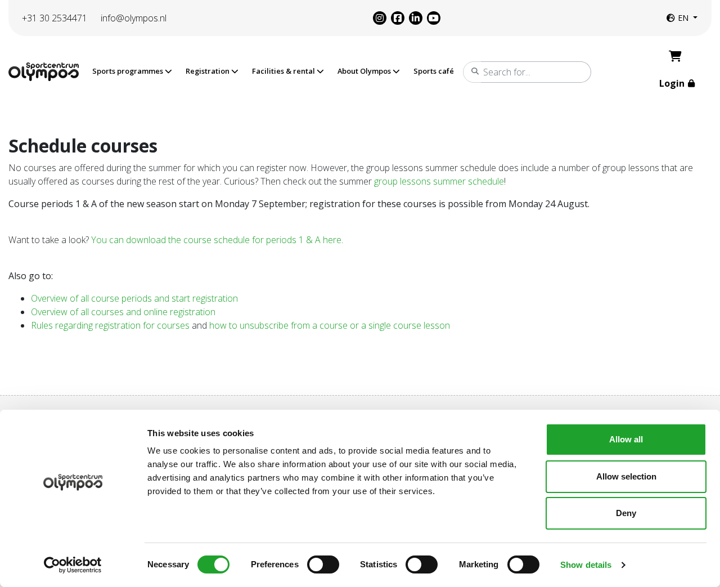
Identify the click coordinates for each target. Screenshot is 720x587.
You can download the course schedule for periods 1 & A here (216, 240)
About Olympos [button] (365, 71)
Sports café (433, 71)
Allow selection (626, 476)
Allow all (626, 439)
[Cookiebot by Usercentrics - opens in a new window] (73, 565)
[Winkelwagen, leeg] (675, 56)
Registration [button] (208, 71)
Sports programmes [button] (128, 71)
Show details (585, 565)
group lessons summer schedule (439, 181)
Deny (626, 513)
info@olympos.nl (133, 18)
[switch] (323, 564)
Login (673, 83)
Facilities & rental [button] (284, 71)
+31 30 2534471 (54, 18)
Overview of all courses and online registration (123, 312)
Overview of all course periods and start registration (134, 298)
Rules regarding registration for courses (110, 325)
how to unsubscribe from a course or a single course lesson (330, 325)
